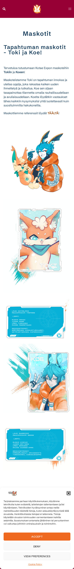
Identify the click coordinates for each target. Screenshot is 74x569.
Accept (37, 536)
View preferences (37, 556)
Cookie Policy (35, 564)
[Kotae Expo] (37, 8)
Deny (37, 546)
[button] (68, 493)
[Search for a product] (4, 9)
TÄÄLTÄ (53, 113)
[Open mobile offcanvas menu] (69, 9)
